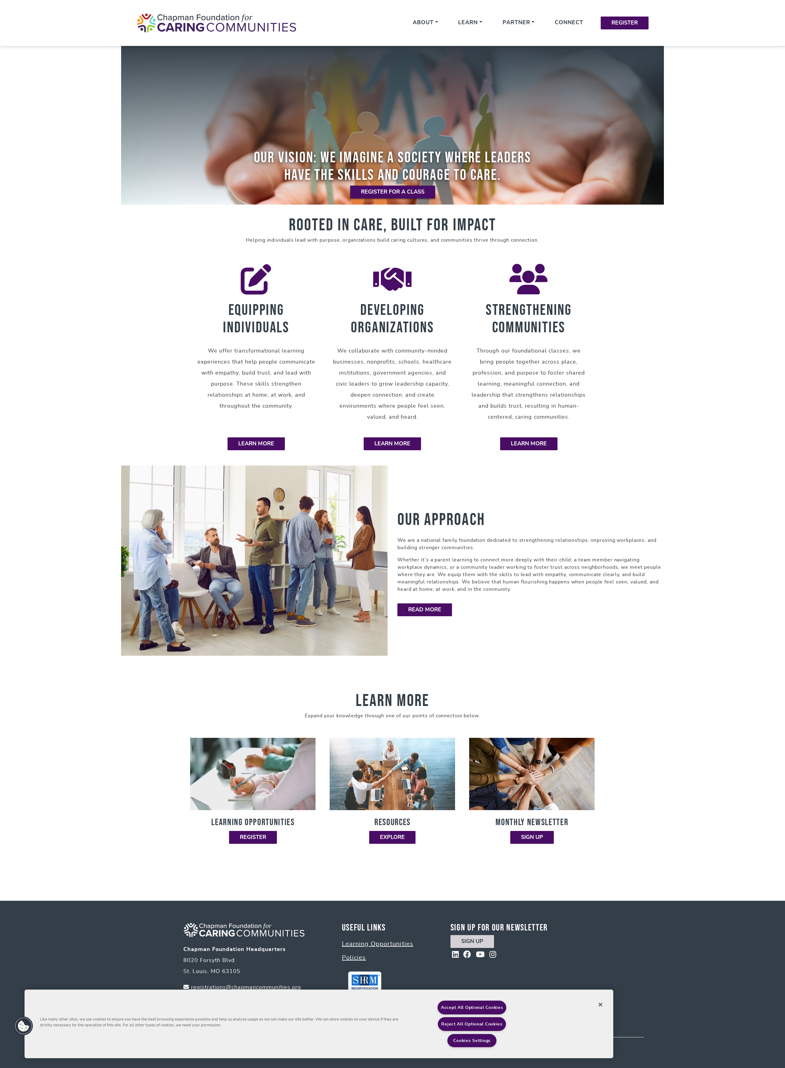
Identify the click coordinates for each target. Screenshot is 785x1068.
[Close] (600, 1004)
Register (624, 23)
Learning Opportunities (377, 944)
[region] (319, 1024)
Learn (468, 22)
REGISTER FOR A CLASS (392, 192)
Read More (424, 610)
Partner (516, 22)
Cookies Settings (472, 1040)
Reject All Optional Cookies (471, 1024)
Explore (392, 837)
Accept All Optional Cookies (472, 1007)
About (423, 22)
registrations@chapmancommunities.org (245, 987)
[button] (23, 1026)
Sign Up (532, 837)
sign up (472, 941)
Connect (569, 22)
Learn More (256, 444)
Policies (354, 958)
